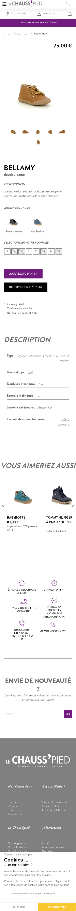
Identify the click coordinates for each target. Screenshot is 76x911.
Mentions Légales (53, 847)
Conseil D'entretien (54, 802)
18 (7, 251)
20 (21, 251)
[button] (3, 505)
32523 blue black (56, 531)
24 (51, 251)
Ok (68, 714)
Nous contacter (18, 851)
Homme (13, 806)
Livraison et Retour (54, 810)
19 (14, 251)
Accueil (8, 34)
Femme (12, 802)
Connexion (49, 13)
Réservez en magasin (25, 287)
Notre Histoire (17, 847)
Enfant (12, 810)
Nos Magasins (16, 843)
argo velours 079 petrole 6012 (22, 528)
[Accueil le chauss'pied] (25, 3)
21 (29, 251)
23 (43, 251)
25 (59, 251)
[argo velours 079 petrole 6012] (23, 495)
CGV (45, 843)
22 (36, 251)
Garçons (22, 34)
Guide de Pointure (54, 806)
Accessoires (15, 814)
